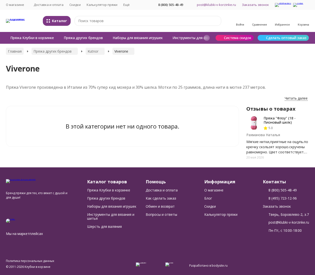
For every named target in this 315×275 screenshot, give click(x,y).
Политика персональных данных (30, 261)
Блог (208, 198)
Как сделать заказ (161, 198)
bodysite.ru (220, 265)
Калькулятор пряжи (102, 4)
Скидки (75, 4)
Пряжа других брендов (83, 37)
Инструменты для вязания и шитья (202, 37)
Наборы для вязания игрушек (138, 37)
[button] (207, 38)
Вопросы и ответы (161, 214)
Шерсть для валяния (104, 226)
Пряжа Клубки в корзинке (32, 37)
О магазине (213, 190)
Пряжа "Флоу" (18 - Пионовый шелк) (280, 120)
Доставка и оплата (48, 4)
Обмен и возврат (160, 206)
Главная (15, 51)
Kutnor (93, 51)
